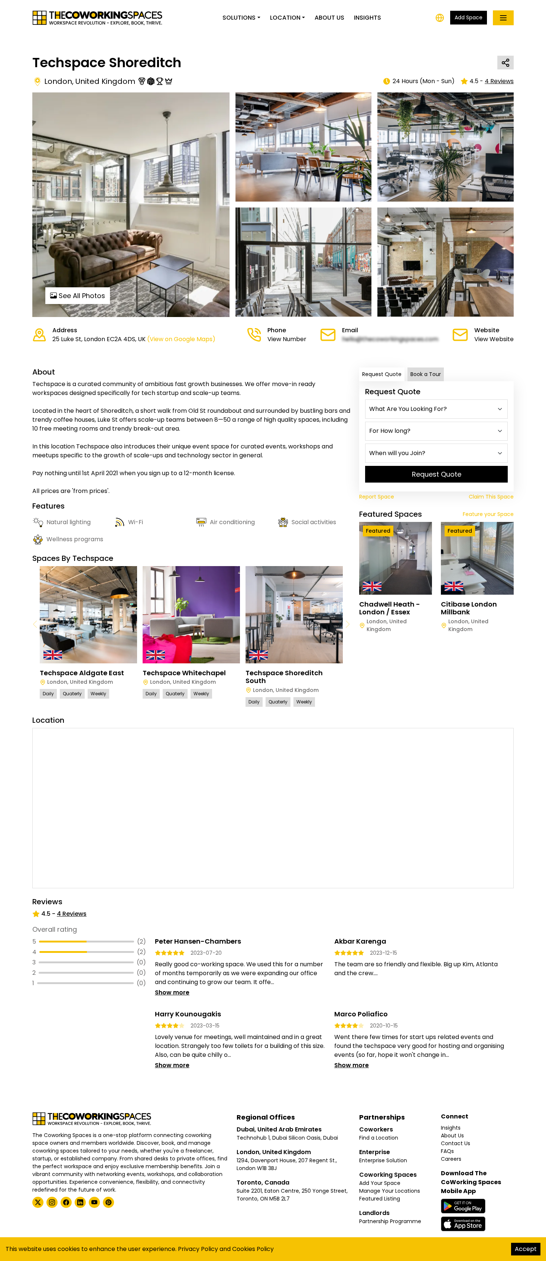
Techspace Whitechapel (184, 672)
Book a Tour (425, 374)
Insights (367, 17)
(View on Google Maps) (181, 339)
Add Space (468, 17)
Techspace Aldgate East (82, 672)
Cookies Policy (253, 1249)
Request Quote (382, 374)
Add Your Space (379, 1183)
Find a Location (378, 1137)
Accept (526, 1249)
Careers (451, 1159)
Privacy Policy (198, 1249)
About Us (329, 17)
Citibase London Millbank (469, 608)
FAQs (447, 1151)
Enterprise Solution (383, 1160)
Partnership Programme (390, 1221)
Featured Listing (379, 1198)
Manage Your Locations (389, 1191)
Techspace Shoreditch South (284, 677)
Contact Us (455, 1143)
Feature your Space (488, 514)
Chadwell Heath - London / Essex (389, 608)
